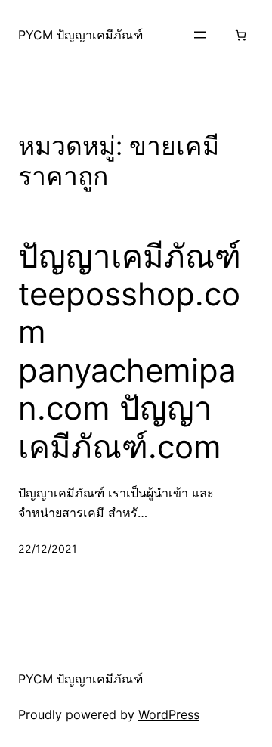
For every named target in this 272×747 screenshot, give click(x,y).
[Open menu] (200, 35)
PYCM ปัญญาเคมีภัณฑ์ (80, 34)
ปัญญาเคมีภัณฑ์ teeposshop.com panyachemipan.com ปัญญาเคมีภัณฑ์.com (129, 351)
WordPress (168, 714)
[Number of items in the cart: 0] (240, 35)
